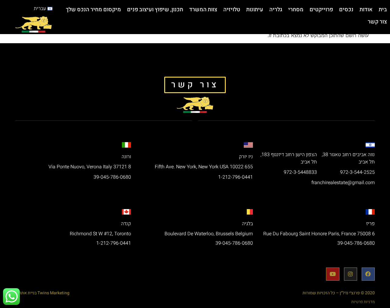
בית (383, 9)
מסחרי (295, 9)
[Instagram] (350, 274)
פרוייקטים (321, 9)
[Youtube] (332, 274)
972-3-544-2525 (357, 172)
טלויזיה (231, 9)
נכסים (346, 9)
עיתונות (254, 9)
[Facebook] (368, 274)
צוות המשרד (203, 9)
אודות (366, 9)
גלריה (275, 9)
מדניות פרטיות (363, 302)
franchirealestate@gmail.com (343, 182)
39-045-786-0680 (112, 177)
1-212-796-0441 (235, 177)
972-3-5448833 (300, 172)
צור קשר (377, 22)
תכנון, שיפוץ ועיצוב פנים (155, 9)
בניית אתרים (26, 293)
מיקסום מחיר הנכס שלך (93, 9)
